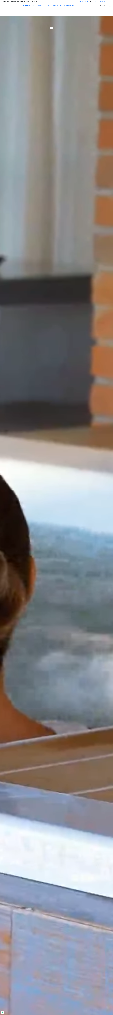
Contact (39, 6)
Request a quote (28, 6)
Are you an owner (69, 6)
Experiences (57, 6)
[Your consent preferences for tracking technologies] (2, 1012)
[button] (109, 6)
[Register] (97, 5)
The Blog (48, 6)
